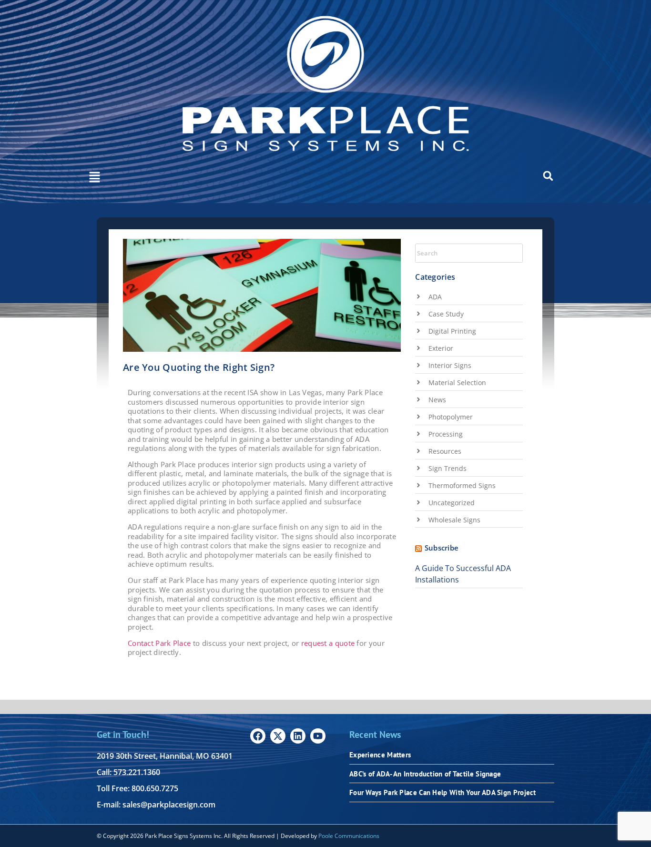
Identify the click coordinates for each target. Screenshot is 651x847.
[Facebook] (257, 736)
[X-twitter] (277, 736)
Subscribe (442, 547)
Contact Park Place (159, 643)
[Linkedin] (297, 736)
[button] (94, 178)
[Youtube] (318, 736)
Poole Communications (348, 836)
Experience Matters (380, 754)
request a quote (328, 643)
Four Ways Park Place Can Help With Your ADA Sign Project (442, 792)
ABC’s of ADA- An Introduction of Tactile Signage (425, 773)
